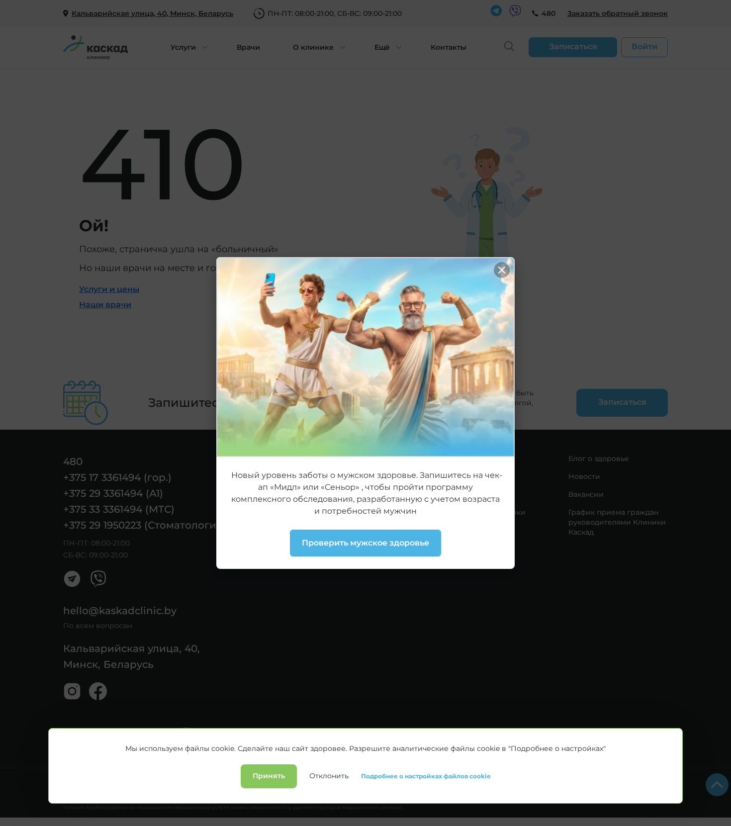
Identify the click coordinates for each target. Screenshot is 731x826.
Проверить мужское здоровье (365, 543)
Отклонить (329, 776)
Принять (269, 776)
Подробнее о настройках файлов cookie (426, 776)
